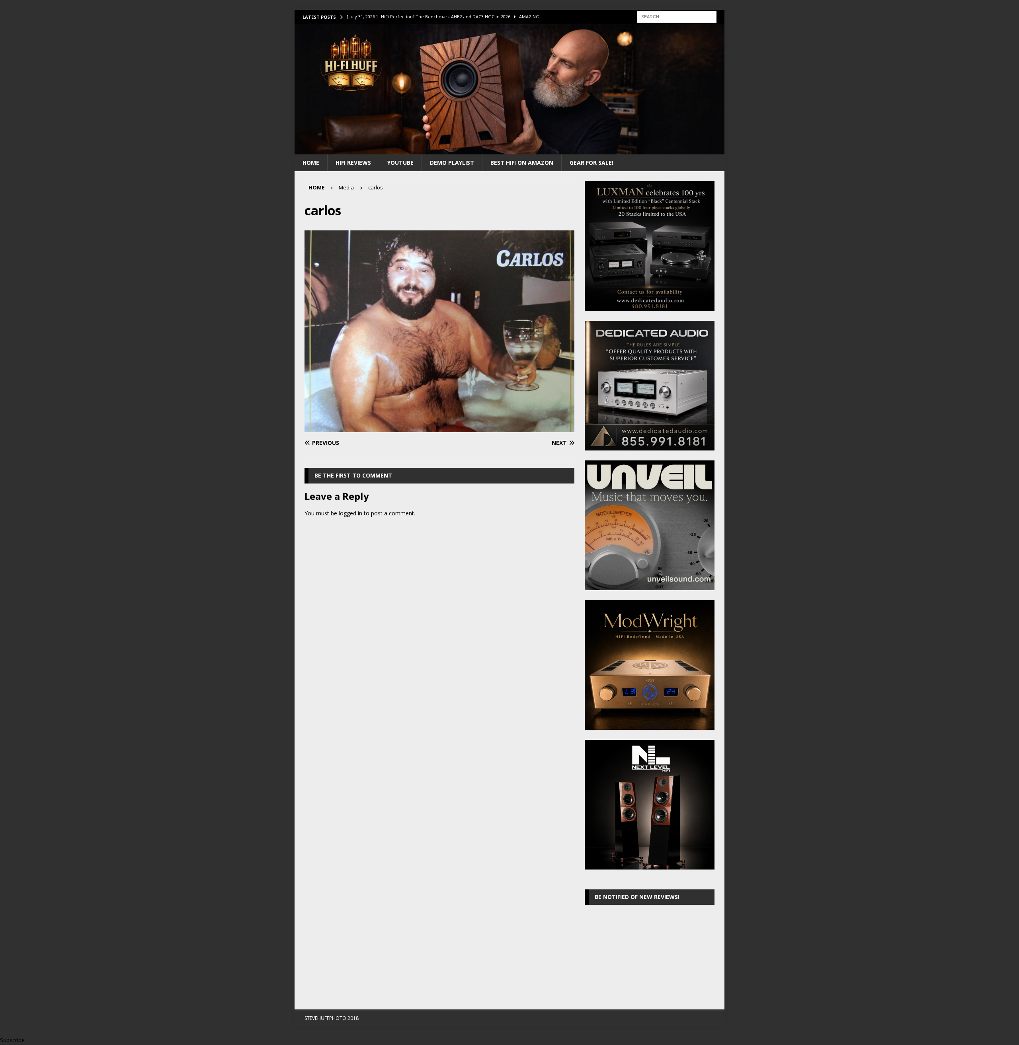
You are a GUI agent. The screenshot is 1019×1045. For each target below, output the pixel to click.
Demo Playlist (452, 162)
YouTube (400, 162)
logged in (350, 513)
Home (311, 162)
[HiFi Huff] (509, 149)
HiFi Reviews (353, 162)
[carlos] (439, 427)
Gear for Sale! (591, 162)
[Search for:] (676, 16)
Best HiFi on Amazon (521, 162)
